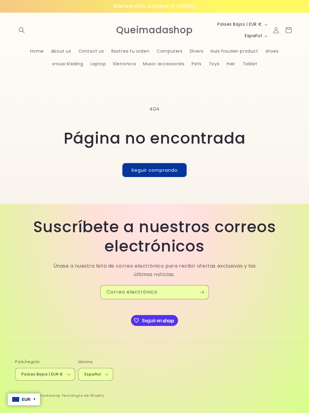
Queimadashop (45, 395)
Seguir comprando (154, 170)
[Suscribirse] (202, 292)
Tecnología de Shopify (83, 395)
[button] (21, 30)
